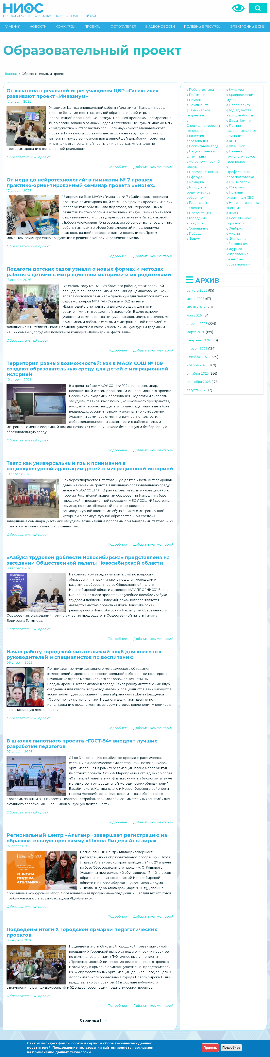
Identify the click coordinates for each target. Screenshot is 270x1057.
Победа (195, 233)
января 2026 (197, 348)
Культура (236, 90)
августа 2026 (197, 290)
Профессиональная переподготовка (243, 174)
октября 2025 (198, 373)
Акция (234, 233)
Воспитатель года (204, 146)
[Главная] (23, 8)
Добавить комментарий (153, 167)
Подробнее (117, 167)
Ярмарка (196, 182)
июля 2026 (195, 299)
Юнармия (237, 187)
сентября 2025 (199, 382)
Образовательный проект (28, 157)
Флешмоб (237, 146)
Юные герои (239, 182)
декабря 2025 (198, 357)
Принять (210, 1047)
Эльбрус (236, 228)
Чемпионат (198, 105)
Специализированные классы (203, 128)
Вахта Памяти (240, 120)
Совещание (198, 228)
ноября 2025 (197, 365)
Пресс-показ (239, 105)
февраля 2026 (198, 340)
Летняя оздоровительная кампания (241, 131)
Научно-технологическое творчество (241, 156)
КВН (232, 141)
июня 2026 (196, 307)
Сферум (195, 177)
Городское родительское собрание (199, 192)
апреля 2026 (197, 324)
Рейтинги (197, 95)
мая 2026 (194, 315)
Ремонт (195, 100)
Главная (11, 74)
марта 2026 (196, 332)
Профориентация (204, 172)
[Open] (258, 8)
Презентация (200, 213)
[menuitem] (12, 27)
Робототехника (201, 90)
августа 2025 (197, 390)
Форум (194, 239)
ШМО (233, 213)
